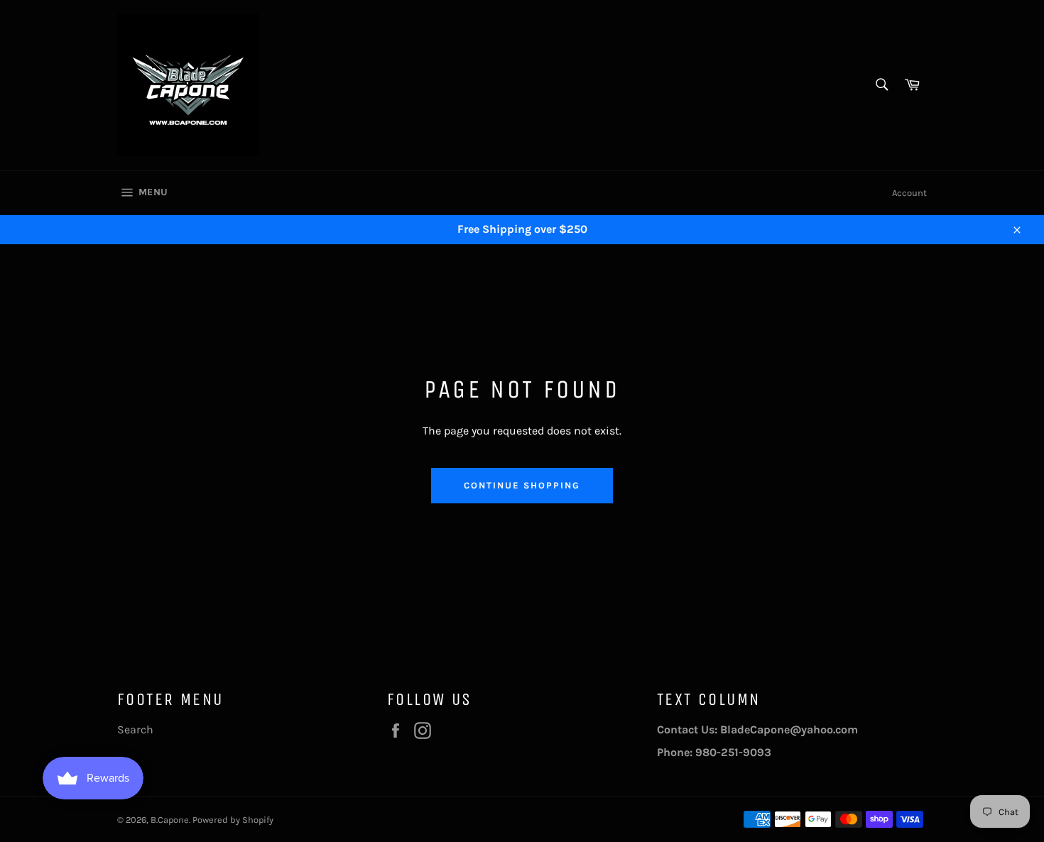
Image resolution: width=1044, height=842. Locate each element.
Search (135, 729)
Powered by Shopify (232, 819)
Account (909, 192)
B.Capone (170, 819)
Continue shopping (522, 485)
